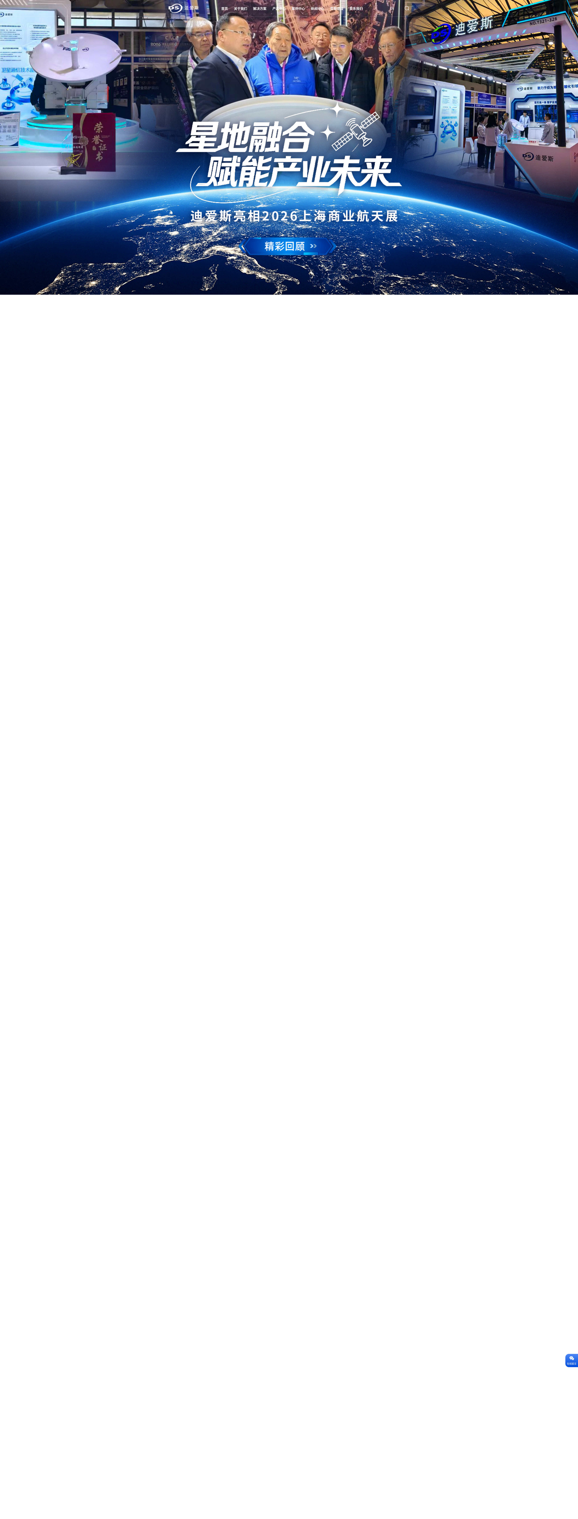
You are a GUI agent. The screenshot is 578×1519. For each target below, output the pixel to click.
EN (392, 8)
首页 (224, 8)
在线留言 (571, 1363)
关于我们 (240, 8)
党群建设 (336, 8)
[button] (573, 734)
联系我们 (356, 8)
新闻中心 (317, 8)
